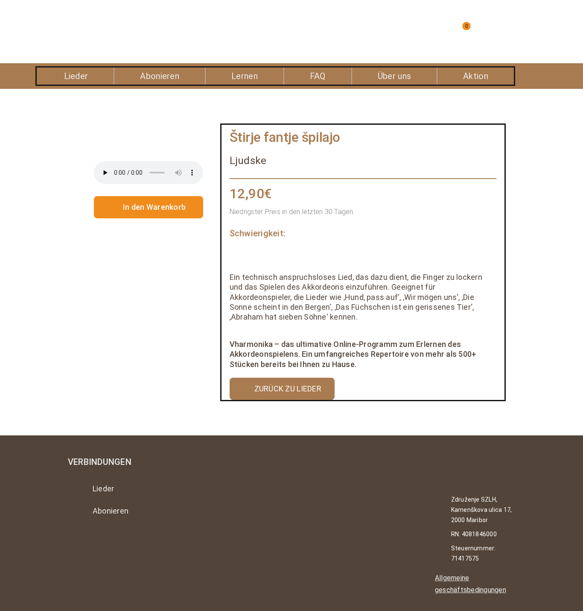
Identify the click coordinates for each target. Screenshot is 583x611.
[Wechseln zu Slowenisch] (511, 31)
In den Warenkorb (154, 207)
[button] (389, 31)
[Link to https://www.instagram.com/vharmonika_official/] (73, 541)
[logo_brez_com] (110, 21)
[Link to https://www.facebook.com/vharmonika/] (96, 541)
